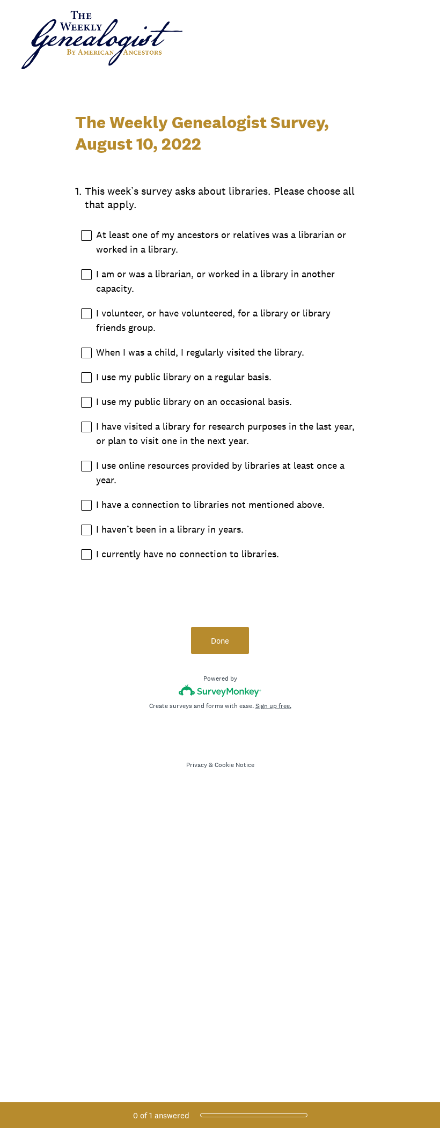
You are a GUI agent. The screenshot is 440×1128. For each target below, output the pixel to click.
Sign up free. (273, 706)
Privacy (196, 765)
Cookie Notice (234, 765)
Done (220, 641)
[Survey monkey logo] (220, 690)
